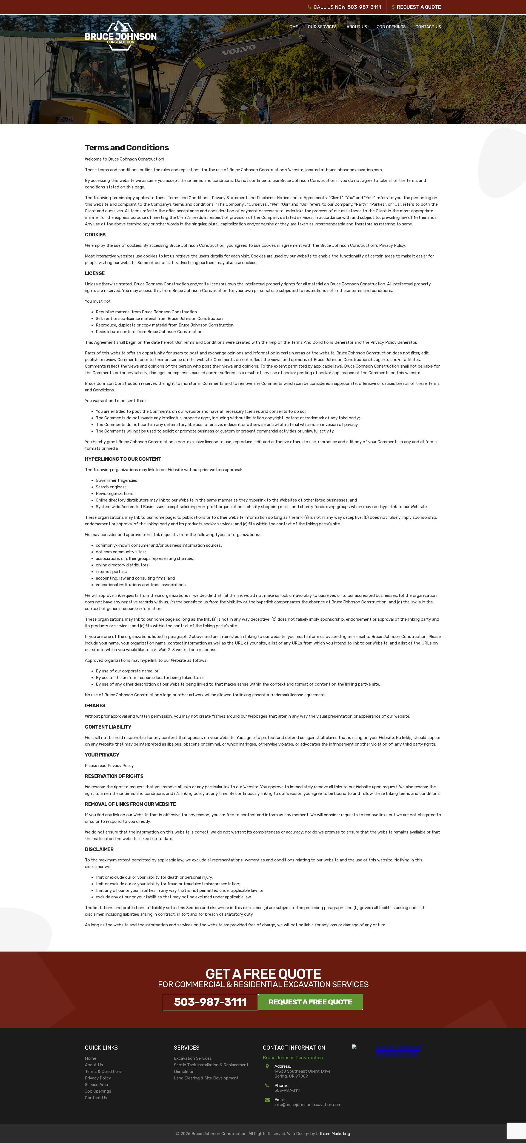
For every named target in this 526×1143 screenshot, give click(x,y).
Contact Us (428, 26)
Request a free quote (310, 1002)
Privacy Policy (98, 1078)
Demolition (184, 1071)
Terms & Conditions (103, 1071)
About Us (357, 26)
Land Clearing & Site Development (206, 1078)
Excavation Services (193, 1058)
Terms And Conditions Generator (322, 342)
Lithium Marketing (333, 1133)
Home (292, 26)
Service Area (96, 1084)
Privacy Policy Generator (393, 342)
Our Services (322, 26)
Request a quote (419, 7)
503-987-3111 (364, 7)
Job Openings (391, 26)
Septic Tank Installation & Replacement (211, 1064)
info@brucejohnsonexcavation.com (308, 1104)
